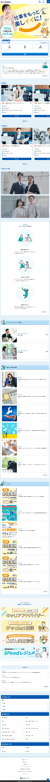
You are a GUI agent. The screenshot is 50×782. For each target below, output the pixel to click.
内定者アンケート (25, 759)
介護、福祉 (4, 724)
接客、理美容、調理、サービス (32, 721)
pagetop (48, 780)
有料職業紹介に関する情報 (25, 769)
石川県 (4, 703)
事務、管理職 (4, 717)
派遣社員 (27, 751)
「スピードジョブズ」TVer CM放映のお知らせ (11, 677)
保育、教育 (28, 724)
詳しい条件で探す (43, 42)
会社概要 (25, 764)
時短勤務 (27, 747)
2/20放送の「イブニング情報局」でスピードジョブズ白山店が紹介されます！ (17, 682)
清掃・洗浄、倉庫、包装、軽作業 (8, 739)
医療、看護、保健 (5, 728)
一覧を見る (24, 121)
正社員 (3, 747)
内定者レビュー (25, 761)
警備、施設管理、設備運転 (7, 735)
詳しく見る (44, 75)
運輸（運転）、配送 (29, 735)
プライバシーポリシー (25, 766)
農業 (27, 739)
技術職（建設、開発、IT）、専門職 (8, 732)
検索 (25, 54)
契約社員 (3, 751)
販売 (3, 721)
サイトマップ (25, 773)
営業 (27, 717)
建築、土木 (28, 732)
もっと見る (43, 311)
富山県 (4, 709)
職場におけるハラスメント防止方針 (25, 771)
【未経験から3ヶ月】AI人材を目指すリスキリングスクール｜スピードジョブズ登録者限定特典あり (21, 672)
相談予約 (39, 2)
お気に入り (43, 2)
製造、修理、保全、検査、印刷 (32, 728)
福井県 (4, 706)
